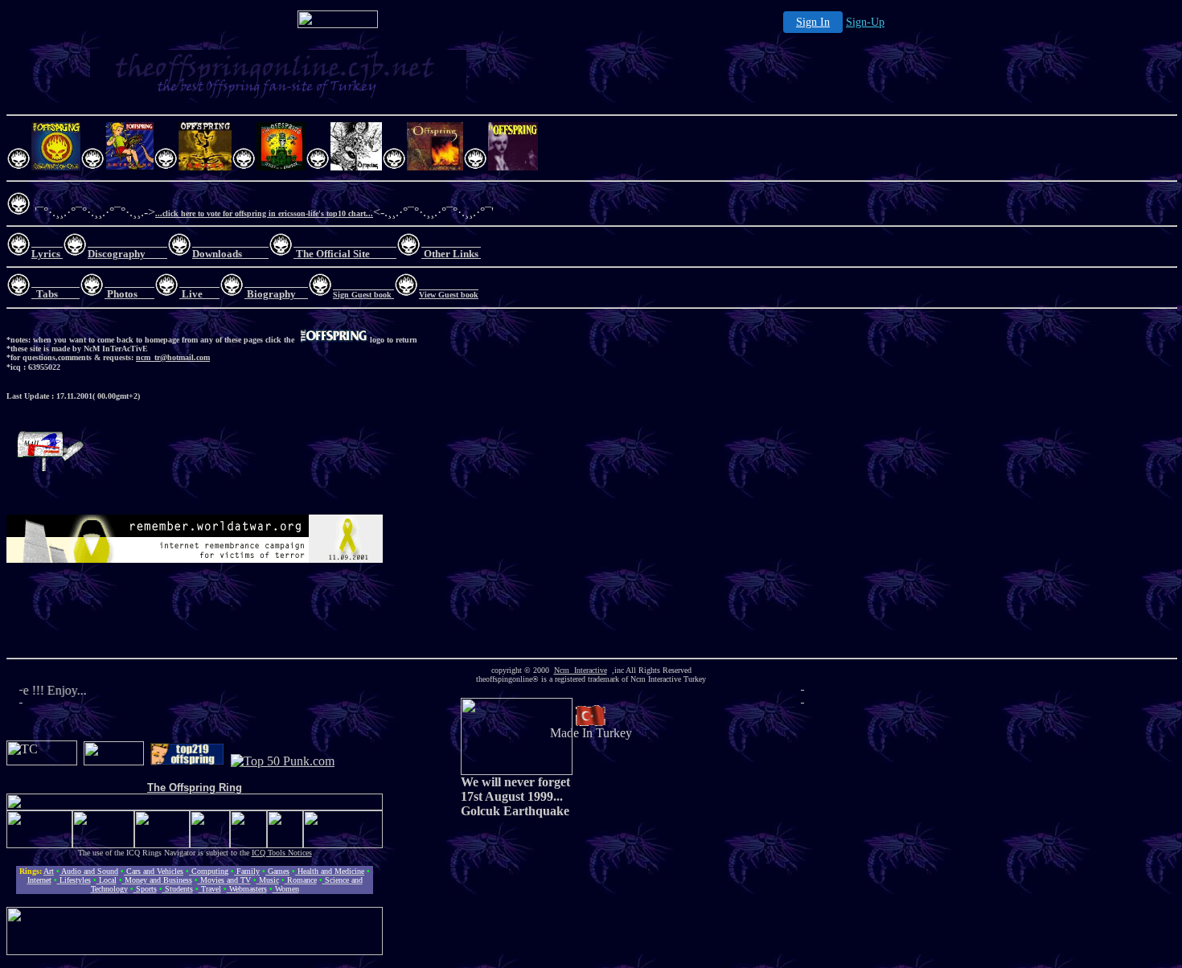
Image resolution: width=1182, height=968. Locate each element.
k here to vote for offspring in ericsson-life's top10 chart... (273, 213)
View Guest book (448, 294)
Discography (117, 254)
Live (192, 294)
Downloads (217, 254)
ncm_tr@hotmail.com (173, 357)
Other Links (449, 254)
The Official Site (333, 254)
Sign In (813, 22)
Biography (271, 294)
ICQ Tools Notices (282, 852)
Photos (122, 294)
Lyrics (45, 254)
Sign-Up (865, 22)
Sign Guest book (363, 294)
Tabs (47, 294)
